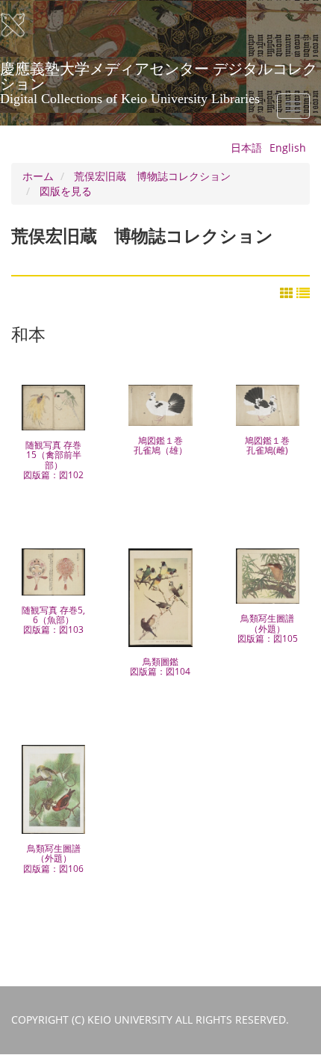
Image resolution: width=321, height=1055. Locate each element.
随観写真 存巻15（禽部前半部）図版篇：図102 (53, 460)
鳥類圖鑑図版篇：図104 (160, 666)
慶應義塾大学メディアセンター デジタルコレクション (158, 74)
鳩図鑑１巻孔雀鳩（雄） (160, 445)
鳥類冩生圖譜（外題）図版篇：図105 (267, 628)
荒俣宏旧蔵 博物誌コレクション (152, 176)
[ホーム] (22, 25)
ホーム (38, 176)
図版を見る (66, 191)
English (287, 147)
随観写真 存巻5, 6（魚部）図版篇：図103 (53, 620)
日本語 (246, 147)
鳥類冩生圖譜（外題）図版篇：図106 (53, 858)
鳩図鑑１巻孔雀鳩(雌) (267, 445)
